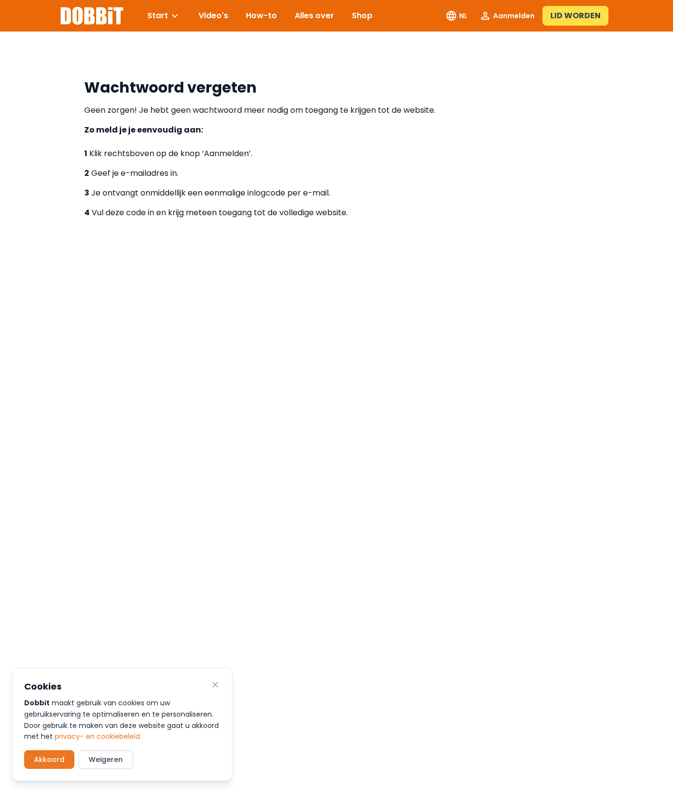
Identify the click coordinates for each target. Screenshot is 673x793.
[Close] (215, 685)
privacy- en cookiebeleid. (98, 736)
